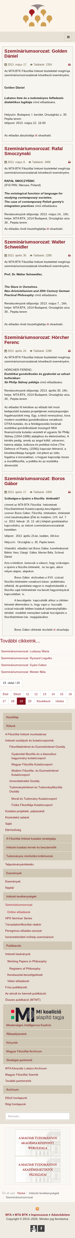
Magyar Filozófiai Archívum (24, 1051)
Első (5, 694)
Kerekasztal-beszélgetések (25, 974)
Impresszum (39, 1214)
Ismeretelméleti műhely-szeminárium (29, 937)
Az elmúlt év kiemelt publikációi (25, 993)
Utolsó (60, 701)
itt (36, 135)
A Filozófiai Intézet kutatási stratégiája (31, 838)
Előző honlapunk (16, 1098)
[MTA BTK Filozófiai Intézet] (37, 15)
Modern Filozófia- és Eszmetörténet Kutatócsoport (35, 772)
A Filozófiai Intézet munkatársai (25, 734)
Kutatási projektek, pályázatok (25, 811)
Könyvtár (12, 1042)
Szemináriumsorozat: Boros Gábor (34, 481)
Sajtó (8, 823)
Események (13, 881)
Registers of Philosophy (24, 968)
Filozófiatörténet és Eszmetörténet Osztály (37, 746)
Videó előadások (18, 981)
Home (21, 1193)
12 (36, 694)
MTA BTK (21, 1214)
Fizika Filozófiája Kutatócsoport (31, 805)
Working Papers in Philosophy (27, 961)
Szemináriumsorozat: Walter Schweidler (34, 244)
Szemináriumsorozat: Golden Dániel (35, 53)
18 (12, 701)
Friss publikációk (16, 987)
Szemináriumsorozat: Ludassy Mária (25, 651)
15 (61, 694)
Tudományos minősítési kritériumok (29, 856)
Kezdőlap (12, 717)
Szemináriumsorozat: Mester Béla (23, 671)
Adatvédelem (60, 1214)
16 (70, 694)
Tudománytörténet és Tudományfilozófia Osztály (35, 789)
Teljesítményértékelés (19, 864)
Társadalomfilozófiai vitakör (23, 924)
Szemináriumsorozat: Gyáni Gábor (24, 665)
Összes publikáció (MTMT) (23, 999)
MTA (8, 1214)
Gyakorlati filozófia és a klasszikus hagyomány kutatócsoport (33, 756)
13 (44, 694)
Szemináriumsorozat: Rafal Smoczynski (33, 151)
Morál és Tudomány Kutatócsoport (34, 798)
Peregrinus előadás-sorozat (23, 930)
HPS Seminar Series (18, 918)
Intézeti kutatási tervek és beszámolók (31, 847)
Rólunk (10, 726)
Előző (17, 694)
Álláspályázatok (16, 1033)
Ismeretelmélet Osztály (24, 781)
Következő (43, 701)
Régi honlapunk (15, 1104)
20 (29, 701)
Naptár (9, 887)
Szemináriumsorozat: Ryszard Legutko (26, 658)
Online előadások (18, 912)
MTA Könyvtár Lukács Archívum (26, 1068)
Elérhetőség (13, 830)
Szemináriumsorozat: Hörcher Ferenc (36, 340)
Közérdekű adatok (17, 817)
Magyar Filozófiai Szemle (21, 1074)
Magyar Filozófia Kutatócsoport (31, 764)
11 (27, 694)
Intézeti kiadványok (17, 954)
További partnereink (18, 1080)
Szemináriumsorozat (18, 904)
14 (53, 694)
